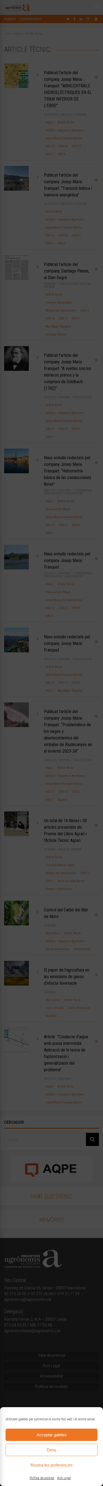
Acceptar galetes (52, 1434)
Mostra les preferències (51, 1465)
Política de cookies (42, 1478)
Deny (51, 1450)
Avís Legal (64, 1478)
